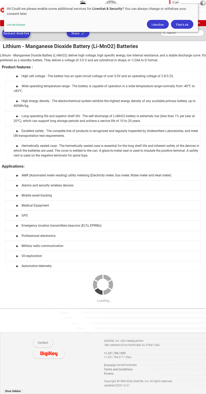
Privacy (109, 373)
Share (75, 33)
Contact (43, 342)
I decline (158, 24)
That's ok (182, 24)
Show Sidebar (13, 391)
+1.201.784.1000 (115, 352)
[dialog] (101, 18)
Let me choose (16, 24)
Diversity (110, 364)
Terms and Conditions (118, 369)
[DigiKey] (49, 354)
